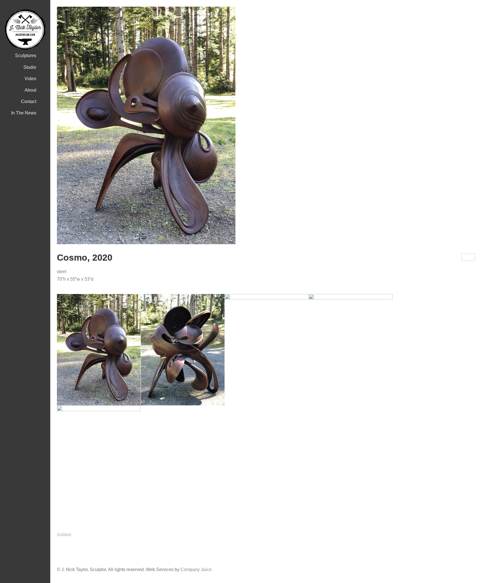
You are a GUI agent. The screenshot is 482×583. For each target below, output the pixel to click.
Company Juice (195, 569)
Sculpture (64, 534)
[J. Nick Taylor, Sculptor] (25, 29)
